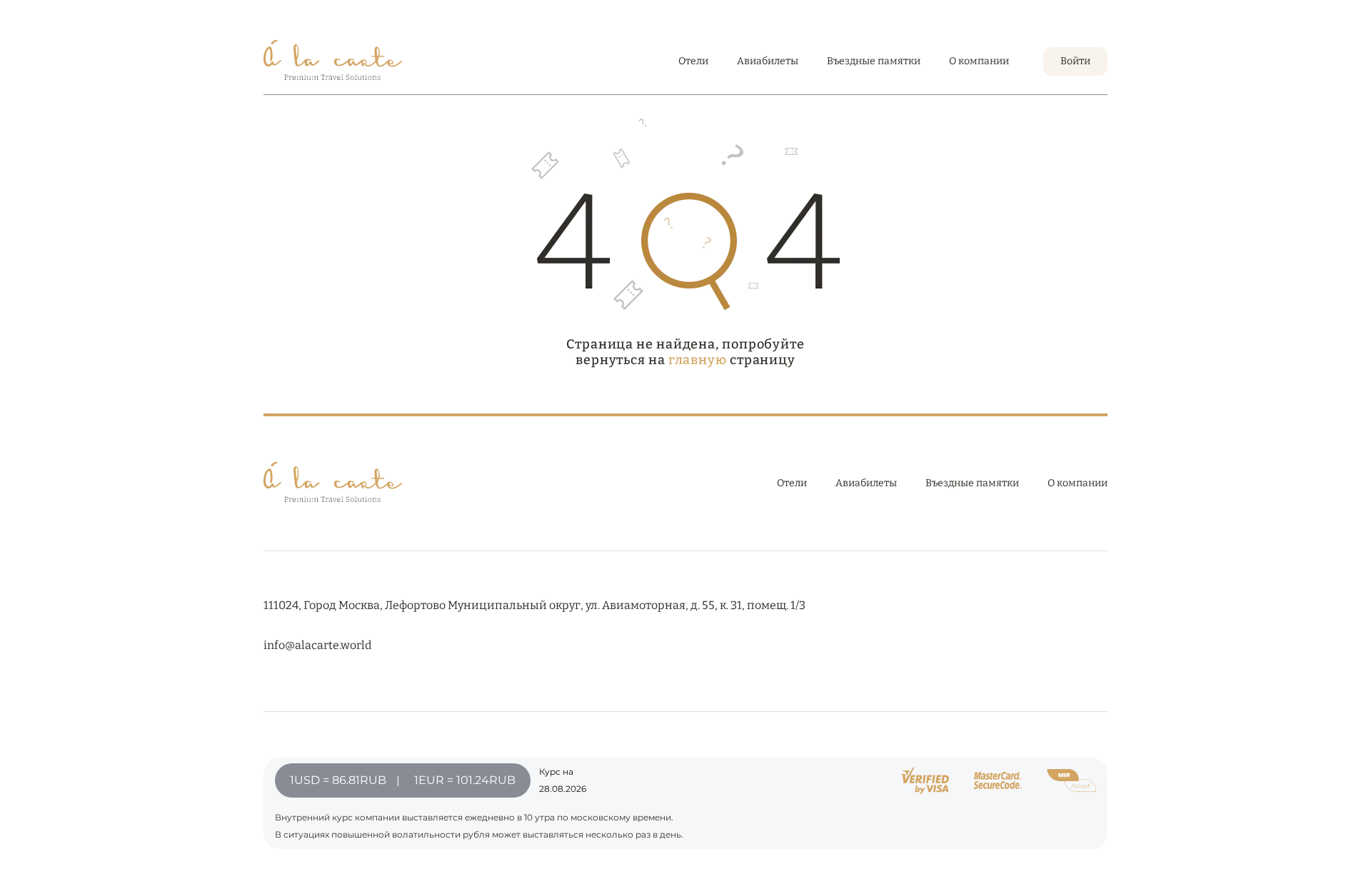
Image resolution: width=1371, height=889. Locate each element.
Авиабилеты (767, 61)
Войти (1075, 61)
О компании (979, 61)
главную (697, 360)
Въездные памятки (873, 61)
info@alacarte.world (317, 645)
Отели (693, 61)
